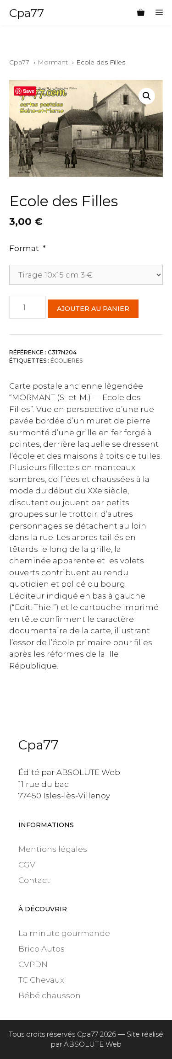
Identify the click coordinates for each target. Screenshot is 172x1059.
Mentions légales (52, 849)
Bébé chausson (49, 995)
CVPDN (33, 964)
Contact (34, 880)
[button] (147, 96)
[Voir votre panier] (141, 13)
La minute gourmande (64, 933)
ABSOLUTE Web (93, 1044)
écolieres (66, 360)
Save (28, 90)
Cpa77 (26, 13)
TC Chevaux (41, 979)
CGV (26, 864)
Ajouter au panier (93, 309)
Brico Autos (41, 948)
